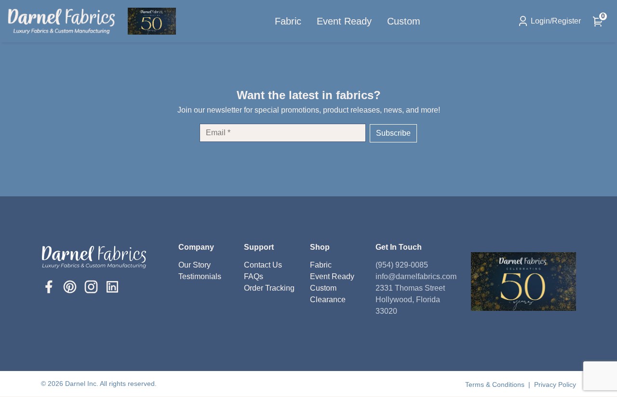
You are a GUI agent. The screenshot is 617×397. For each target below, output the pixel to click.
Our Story (194, 265)
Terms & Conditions (495, 384)
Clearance (328, 299)
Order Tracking (269, 288)
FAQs (253, 276)
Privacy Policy (555, 384)
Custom (403, 21)
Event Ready (344, 21)
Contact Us (263, 265)
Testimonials (199, 276)
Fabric (288, 21)
